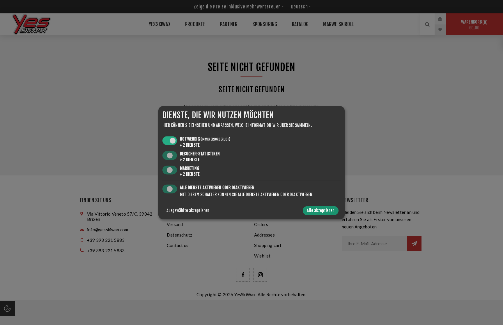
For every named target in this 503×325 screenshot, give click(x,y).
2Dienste (190, 145)
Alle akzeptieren (320, 210)
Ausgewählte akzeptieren (188, 210)
